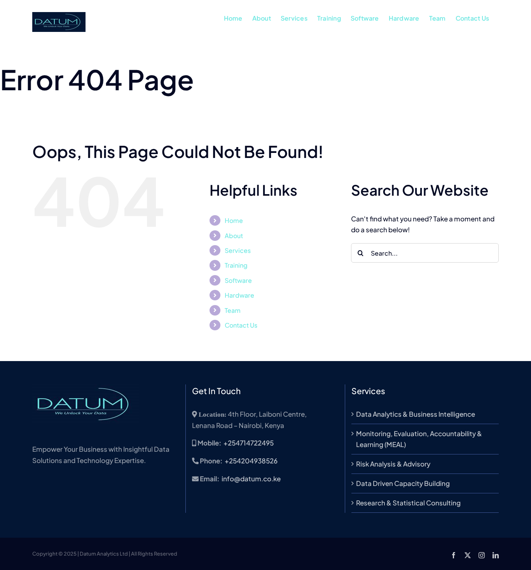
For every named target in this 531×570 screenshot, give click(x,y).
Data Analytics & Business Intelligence (415, 414)
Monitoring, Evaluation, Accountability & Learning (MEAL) (419, 439)
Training (236, 265)
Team (233, 310)
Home (234, 220)
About (234, 236)
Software (238, 280)
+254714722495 (249, 442)
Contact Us (241, 325)
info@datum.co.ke (251, 478)
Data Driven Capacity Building (403, 483)
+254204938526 (251, 460)
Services (238, 250)
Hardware (239, 295)
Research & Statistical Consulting (408, 502)
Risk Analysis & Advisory (393, 464)
